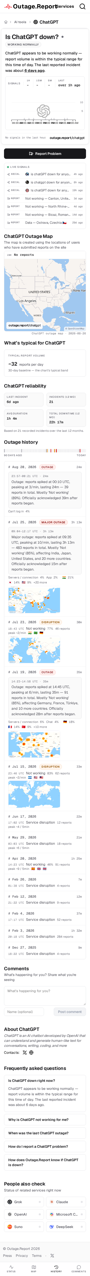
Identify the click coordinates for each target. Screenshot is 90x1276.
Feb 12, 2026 (22, 896)
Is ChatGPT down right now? (31, 1080)
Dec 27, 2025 (22, 947)
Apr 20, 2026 (22, 858)
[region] (45, 295)
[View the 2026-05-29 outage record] (4, 450)
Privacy (22, 1255)
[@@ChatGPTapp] (24, 1052)
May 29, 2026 (22, 837)
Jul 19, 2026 (22, 672)
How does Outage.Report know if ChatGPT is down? (43, 1162)
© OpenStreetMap (75, 328)
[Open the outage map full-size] (34, 599)
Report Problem (48, 153)
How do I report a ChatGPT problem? (38, 1146)
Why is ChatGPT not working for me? (38, 1119)
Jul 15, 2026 (22, 766)
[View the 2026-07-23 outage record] (54, 450)
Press (7, 1255)
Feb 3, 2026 (21, 930)
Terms (37, 1255)
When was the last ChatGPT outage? (38, 1133)
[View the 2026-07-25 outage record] (56, 450)
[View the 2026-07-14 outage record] (46, 450)
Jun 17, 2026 (22, 816)
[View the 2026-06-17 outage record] (21, 450)
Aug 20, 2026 (22, 467)
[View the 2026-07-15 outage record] (47, 450)
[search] (82, 6)
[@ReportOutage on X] (52, 1256)
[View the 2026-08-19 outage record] (79, 450)
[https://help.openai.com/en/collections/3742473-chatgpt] (31, 1052)
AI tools (20, 22)
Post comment (70, 1012)
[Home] (6, 22)
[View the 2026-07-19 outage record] (50, 450)
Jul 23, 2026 (22, 622)
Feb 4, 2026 (21, 913)
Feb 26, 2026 (22, 879)
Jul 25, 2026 (22, 522)
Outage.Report (32, 6)
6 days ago (34, 70)
